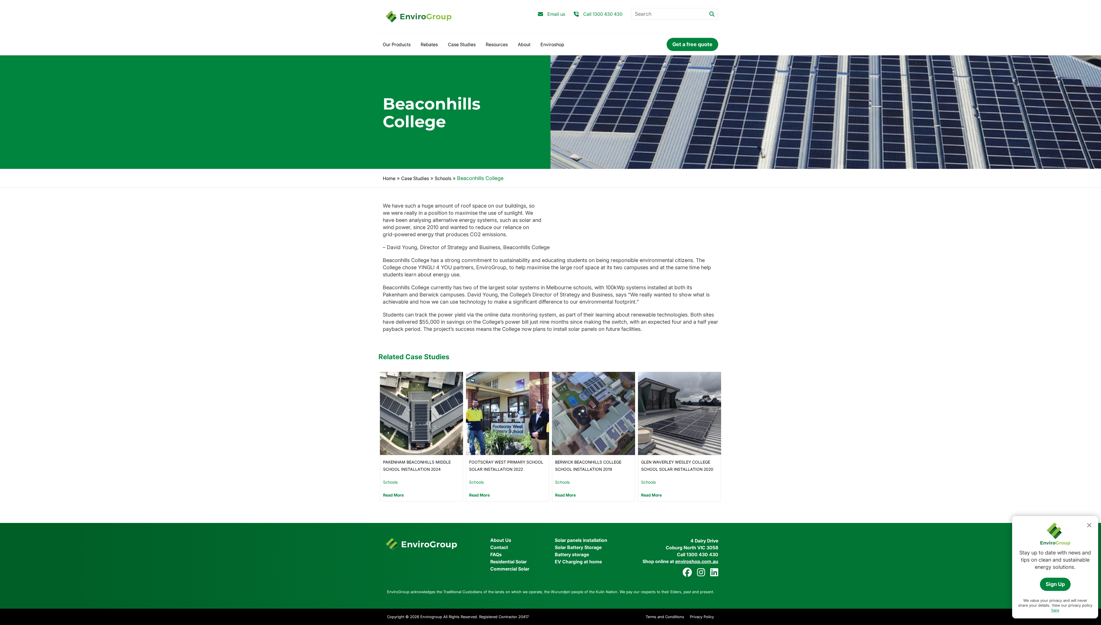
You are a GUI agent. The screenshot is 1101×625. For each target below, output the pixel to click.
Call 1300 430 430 (602, 14)
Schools (443, 178)
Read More (393, 495)
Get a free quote (692, 44)
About (524, 44)
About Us (500, 540)
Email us (556, 14)
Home (389, 178)
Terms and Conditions (665, 616)
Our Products (397, 44)
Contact (499, 547)
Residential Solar (508, 562)
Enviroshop (552, 44)
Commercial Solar (509, 569)
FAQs (496, 554)
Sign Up (1055, 584)
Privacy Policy (702, 616)
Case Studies (462, 44)
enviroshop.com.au (696, 561)
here (1055, 610)
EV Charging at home (578, 562)
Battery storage (572, 554)
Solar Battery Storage (578, 547)
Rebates (429, 44)
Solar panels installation (581, 540)
